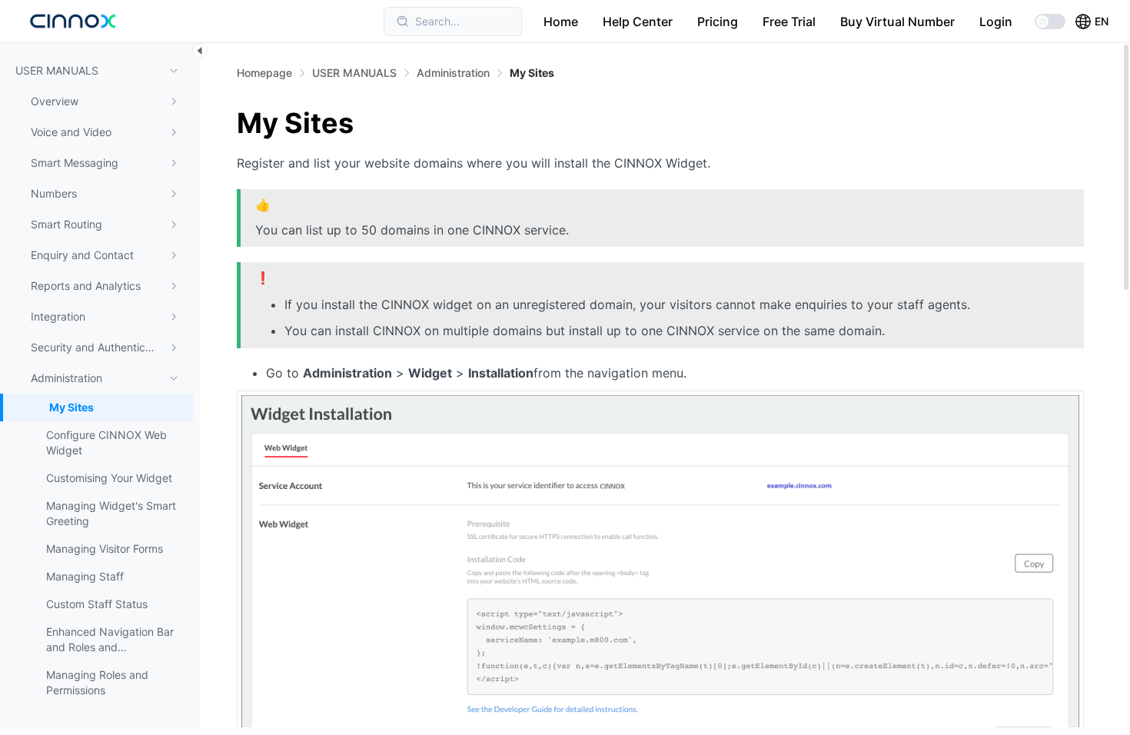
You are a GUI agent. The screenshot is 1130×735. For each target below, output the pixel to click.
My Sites (532, 72)
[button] (1091, 21)
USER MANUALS (354, 72)
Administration (453, 72)
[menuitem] (97, 101)
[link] (354, 73)
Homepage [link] (264, 73)
